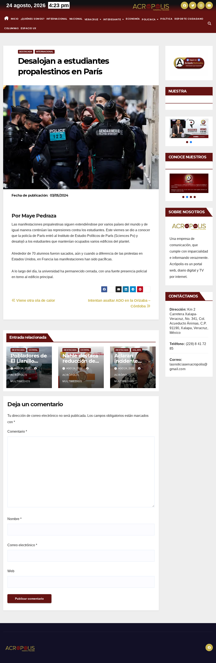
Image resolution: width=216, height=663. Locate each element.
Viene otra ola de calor (35, 300)
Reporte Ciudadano (188, 19)
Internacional (56, 19)
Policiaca (149, 19)
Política (166, 19)
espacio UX (28, 28)
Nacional (75, 19)
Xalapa (136, 350)
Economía (133, 19)
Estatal (33, 350)
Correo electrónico (22, 545)
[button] (209, 23)
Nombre (14, 519)
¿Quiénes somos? (33, 19)
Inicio (15, 19)
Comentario (17, 431)
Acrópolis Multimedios (20, 378)
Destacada (25, 51)
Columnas (11, 28)
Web (10, 571)
